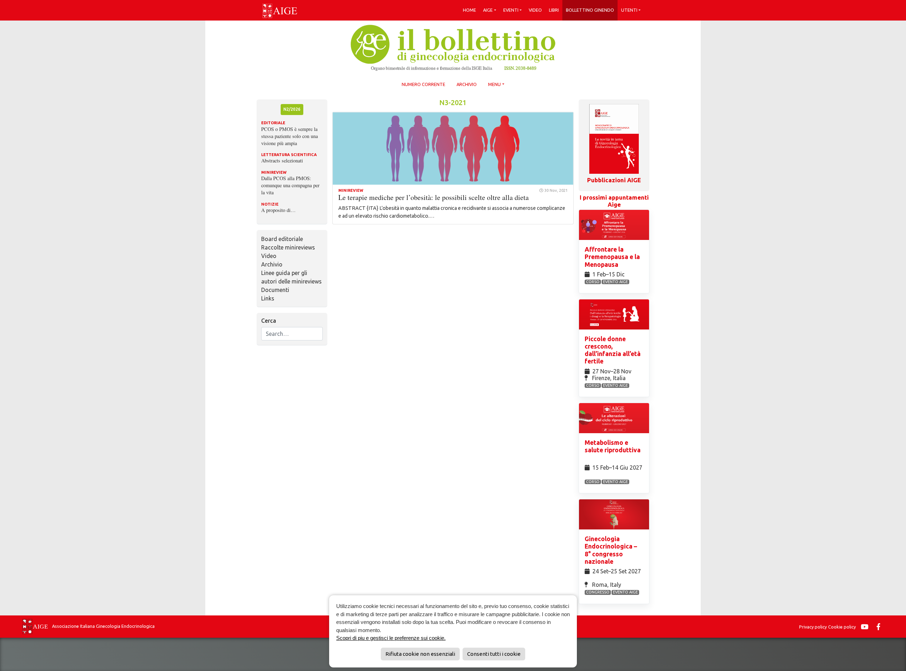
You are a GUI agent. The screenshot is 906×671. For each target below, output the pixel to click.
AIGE (488, 9)
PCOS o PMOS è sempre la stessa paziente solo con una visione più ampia (289, 136)
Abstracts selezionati (282, 160)
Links (267, 298)
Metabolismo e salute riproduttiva (613, 446)
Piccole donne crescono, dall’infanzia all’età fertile (613, 350)
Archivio (467, 84)
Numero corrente (423, 84)
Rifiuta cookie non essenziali (420, 654)
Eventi (510, 9)
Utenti (629, 9)
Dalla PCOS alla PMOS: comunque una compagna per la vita (290, 185)
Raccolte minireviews (288, 247)
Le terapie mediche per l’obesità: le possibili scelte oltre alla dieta (433, 197)
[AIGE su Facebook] (880, 627)
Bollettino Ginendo (590, 9)
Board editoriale (282, 239)
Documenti (275, 290)
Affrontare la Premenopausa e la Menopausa (612, 257)
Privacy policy (813, 626)
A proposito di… (278, 210)
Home (469, 9)
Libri (554, 9)
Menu (494, 84)
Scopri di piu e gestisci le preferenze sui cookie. (391, 638)
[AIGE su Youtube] (866, 627)
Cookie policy (842, 626)
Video (535, 9)
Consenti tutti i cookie (494, 654)
